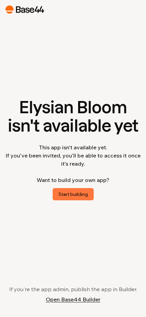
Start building (73, 194)
